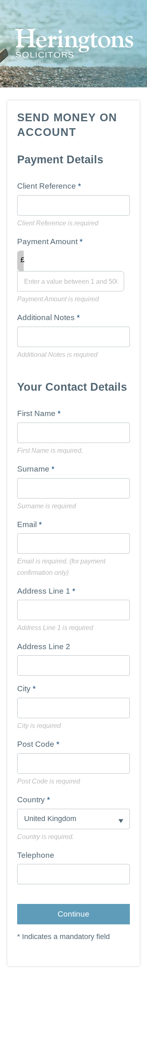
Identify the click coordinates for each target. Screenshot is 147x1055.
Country (31, 799)
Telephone (35, 855)
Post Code (35, 744)
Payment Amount (47, 241)
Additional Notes (46, 317)
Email (27, 524)
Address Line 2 (43, 646)
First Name (36, 413)
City (24, 688)
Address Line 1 (43, 591)
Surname (33, 469)
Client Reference (46, 186)
